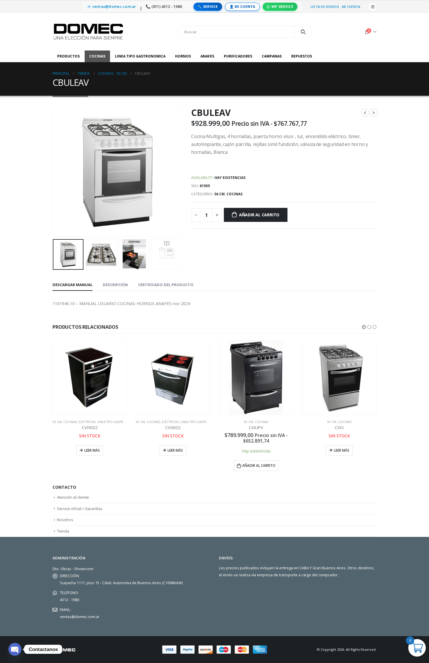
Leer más (92, 450)
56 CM (219, 194)
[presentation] (54, 172)
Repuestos (301, 56)
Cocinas (97, 56)
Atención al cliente (73, 497)
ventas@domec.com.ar (80, 616)
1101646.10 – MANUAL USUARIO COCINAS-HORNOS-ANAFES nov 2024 (121, 303)
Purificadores (238, 56)
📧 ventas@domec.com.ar (111, 6)
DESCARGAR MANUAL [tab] (73, 284)
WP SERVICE (282, 6)
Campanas (272, 56)
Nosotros (65, 519)
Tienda (63, 531)
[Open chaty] (14, 649)
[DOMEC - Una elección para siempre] (89, 32)
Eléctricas (87, 422)
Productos (68, 56)
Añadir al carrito (259, 214)
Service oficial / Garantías (79, 508)
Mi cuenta (351, 6)
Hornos (183, 56)
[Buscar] (303, 32)
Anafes (207, 56)
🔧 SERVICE (208, 6)
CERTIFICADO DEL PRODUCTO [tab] (165, 284)
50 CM (57, 422)
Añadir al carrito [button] (258, 465)
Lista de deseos (325, 6)
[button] (364, 326)
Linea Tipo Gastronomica (140, 56)
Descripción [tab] (115, 284)
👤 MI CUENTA (242, 6)
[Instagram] (372, 7)
